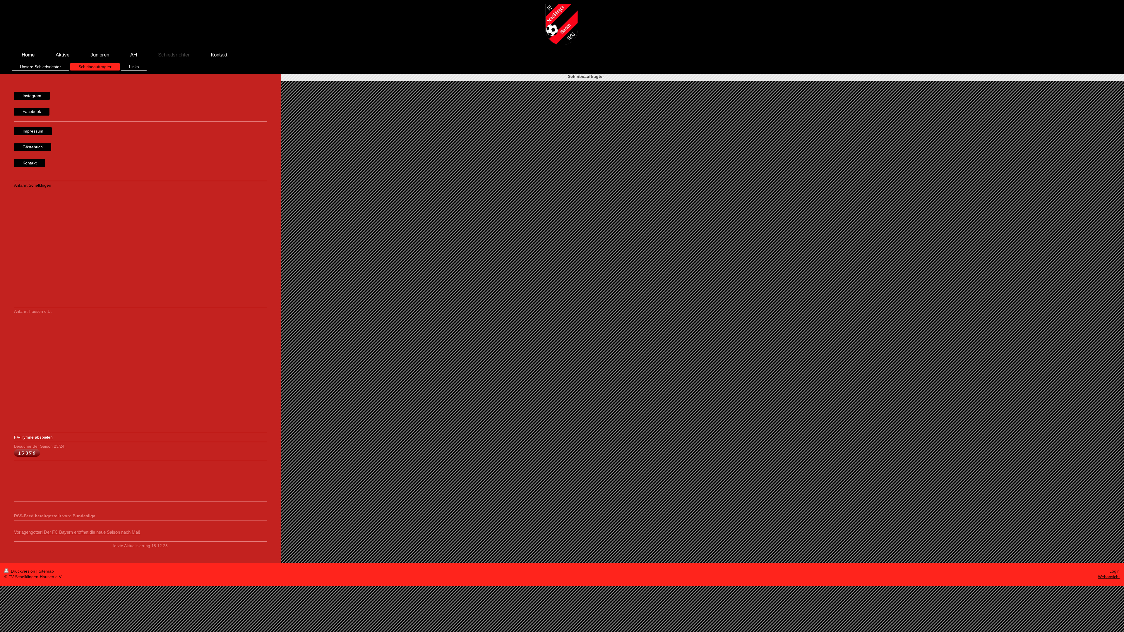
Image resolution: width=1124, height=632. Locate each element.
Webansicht (1109, 576)
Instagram (32, 95)
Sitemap (46, 571)
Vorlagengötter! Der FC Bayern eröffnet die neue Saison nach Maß (77, 532)
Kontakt (30, 163)
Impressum (33, 131)
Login (1114, 571)
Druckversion (23, 571)
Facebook (32, 111)
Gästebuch (33, 147)
